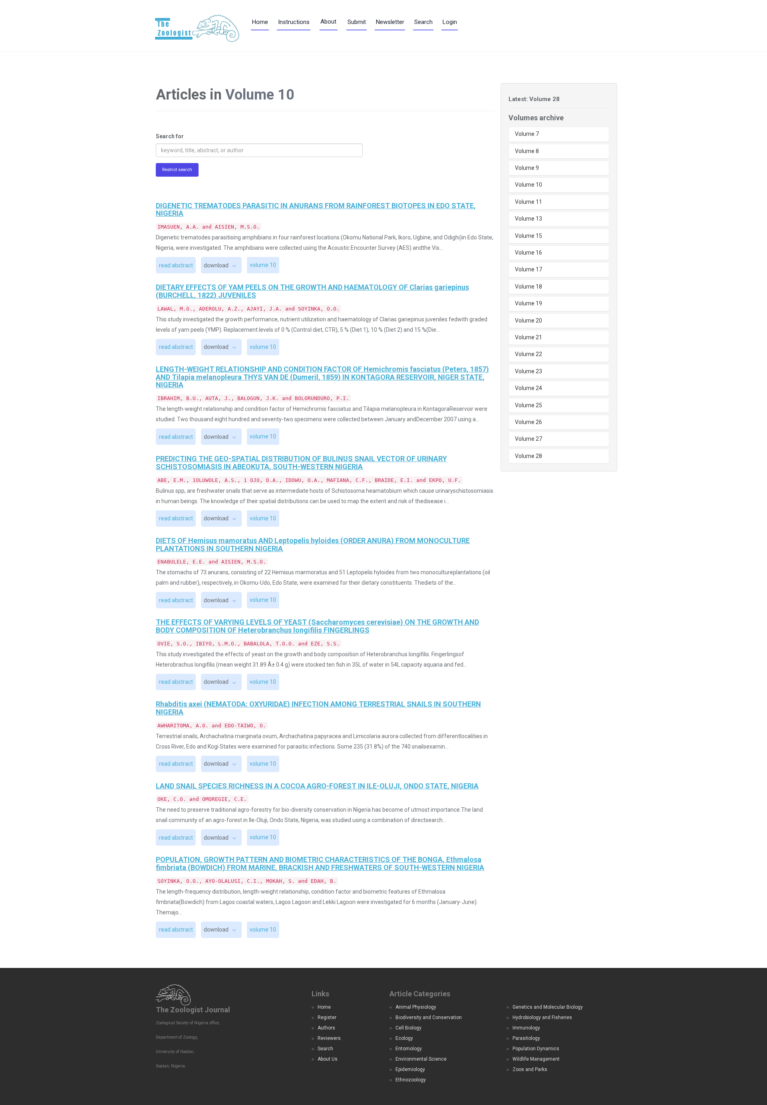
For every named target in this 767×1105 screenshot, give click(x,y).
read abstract (176, 265)
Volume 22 (528, 354)
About (328, 21)
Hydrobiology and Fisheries (542, 1017)
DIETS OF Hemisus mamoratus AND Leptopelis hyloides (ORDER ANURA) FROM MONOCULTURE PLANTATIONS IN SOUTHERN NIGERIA (313, 544)
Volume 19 (528, 303)
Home (260, 22)
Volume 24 (528, 388)
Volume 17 (528, 269)
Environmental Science (421, 1059)
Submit (357, 22)
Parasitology (526, 1038)
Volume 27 (528, 439)
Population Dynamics (536, 1048)
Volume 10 (528, 184)
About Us (328, 1059)
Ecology (404, 1038)
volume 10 (263, 265)
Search (423, 22)
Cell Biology (408, 1028)
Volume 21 (528, 337)
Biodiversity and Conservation (428, 1017)
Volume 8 (527, 151)
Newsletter (390, 22)
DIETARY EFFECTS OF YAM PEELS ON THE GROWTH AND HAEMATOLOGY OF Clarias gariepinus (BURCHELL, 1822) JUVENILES (312, 291)
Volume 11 (528, 202)
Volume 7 (527, 134)
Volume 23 (528, 371)
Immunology (526, 1028)
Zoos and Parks (530, 1069)
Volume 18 (528, 286)
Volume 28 (528, 456)
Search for (170, 136)
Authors (326, 1028)
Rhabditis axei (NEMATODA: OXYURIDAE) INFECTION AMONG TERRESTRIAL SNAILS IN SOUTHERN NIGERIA (318, 708)
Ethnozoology (410, 1080)
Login (450, 22)
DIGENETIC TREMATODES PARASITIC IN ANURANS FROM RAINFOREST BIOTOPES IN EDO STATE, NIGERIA (316, 209)
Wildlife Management (536, 1059)
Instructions (294, 22)
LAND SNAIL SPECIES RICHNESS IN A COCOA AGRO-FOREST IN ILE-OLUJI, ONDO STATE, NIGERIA (317, 786)
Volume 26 (528, 422)
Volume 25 (528, 405)
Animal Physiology (415, 1007)
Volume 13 (528, 218)
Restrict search (177, 169)
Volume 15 (528, 236)
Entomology (408, 1048)
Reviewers (329, 1038)
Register (327, 1017)
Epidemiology (410, 1069)
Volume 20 (528, 320)
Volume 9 (527, 168)
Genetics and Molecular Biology (548, 1007)
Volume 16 (528, 252)
